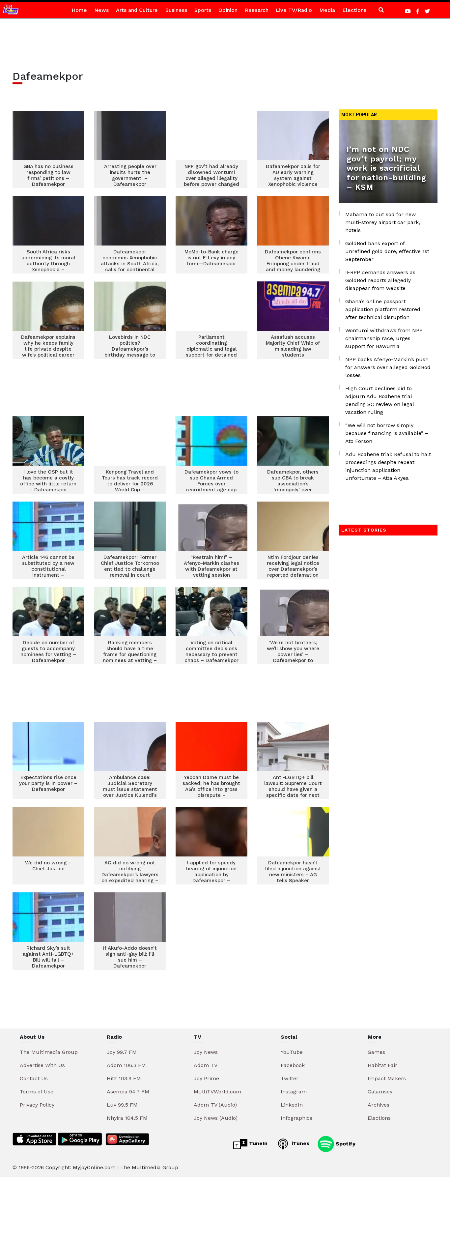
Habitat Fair (382, 1065)
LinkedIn (292, 1105)
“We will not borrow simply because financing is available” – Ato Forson (386, 433)
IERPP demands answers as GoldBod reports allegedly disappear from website (380, 280)
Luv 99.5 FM (122, 1105)
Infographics (296, 1118)
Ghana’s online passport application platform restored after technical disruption (382, 309)
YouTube (292, 1052)
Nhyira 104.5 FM (127, 1118)
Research (256, 10)
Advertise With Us (42, 1065)
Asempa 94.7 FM (128, 1091)
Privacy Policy (37, 1105)
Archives (378, 1105)
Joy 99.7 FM (122, 1052)
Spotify (344, 1143)
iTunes (299, 1143)
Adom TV (205, 1065)
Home (79, 10)
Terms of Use (36, 1091)
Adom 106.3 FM (126, 1065)
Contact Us (34, 1078)
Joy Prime (206, 1078)
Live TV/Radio (294, 10)
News (101, 10)
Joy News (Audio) (216, 1118)
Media (327, 10)
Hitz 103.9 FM (124, 1078)
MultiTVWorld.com (217, 1091)
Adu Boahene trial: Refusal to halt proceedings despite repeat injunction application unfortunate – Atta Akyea (388, 466)
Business (176, 10)
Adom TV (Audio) (215, 1105)
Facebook (293, 1065)
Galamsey (380, 1091)
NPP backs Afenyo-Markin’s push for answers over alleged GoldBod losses (388, 367)
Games (376, 1052)
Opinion (228, 10)
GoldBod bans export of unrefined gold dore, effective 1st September (387, 251)
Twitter (289, 1078)
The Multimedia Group (49, 1052)
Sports (202, 10)
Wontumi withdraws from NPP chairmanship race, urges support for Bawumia (384, 338)
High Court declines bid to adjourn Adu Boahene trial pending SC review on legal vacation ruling (379, 400)
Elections (354, 10)
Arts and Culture (137, 10)
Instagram (294, 1091)
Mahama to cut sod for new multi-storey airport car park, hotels (382, 222)
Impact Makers (387, 1078)
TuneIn (257, 1143)
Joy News (206, 1052)
